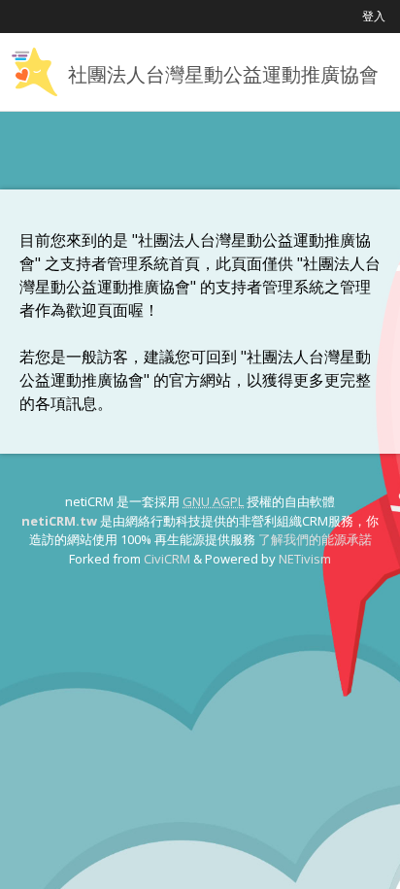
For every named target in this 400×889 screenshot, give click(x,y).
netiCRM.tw (59, 521)
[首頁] (34, 72)
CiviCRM (167, 558)
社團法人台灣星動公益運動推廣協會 (223, 74)
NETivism (305, 558)
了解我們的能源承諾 (315, 539)
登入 (373, 16)
